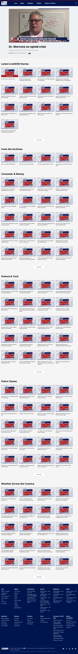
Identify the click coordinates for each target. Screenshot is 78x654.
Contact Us (69, 620)
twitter (72, 649)
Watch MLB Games (58, 625)
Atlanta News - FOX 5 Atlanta (45, 592)
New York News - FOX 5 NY (31, 592)
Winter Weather (5, 618)
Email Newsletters (70, 625)
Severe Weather (5, 620)
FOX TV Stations (5, 596)
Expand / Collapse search (76, 3)
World (15, 595)
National (16, 593)
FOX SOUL (3, 602)
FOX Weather (4, 598)
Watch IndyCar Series (58, 630)
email (75, 649)
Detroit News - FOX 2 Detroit (58, 595)
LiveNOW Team (70, 624)
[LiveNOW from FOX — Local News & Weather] (6, 3)
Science (29, 616)
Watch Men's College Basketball (58, 632)
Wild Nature (30, 624)
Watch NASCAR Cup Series (58, 627)
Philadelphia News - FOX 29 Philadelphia (32, 595)
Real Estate (17, 625)
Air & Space (30, 618)
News (16, 589)
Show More (39, 139)
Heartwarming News (45, 618)
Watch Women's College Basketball (57, 636)
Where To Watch (5, 591)
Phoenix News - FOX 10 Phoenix (71, 592)
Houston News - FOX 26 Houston (45, 608)
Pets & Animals (44, 622)
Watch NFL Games (58, 620)
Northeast (30, 589)
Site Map (68, 627)
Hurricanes (3, 622)
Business (16, 620)
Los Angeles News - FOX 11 (71, 595)
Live (2, 589)
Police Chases (17, 600)
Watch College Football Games (57, 622)
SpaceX (29, 620)
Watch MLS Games (58, 640)
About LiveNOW (69, 617)
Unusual (42, 620)
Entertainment (17, 607)
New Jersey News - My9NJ (32, 601)
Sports (15, 602)
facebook (66, 649)
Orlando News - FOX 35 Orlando (45, 595)
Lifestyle (16, 606)
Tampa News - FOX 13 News (45, 598)
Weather (4, 616)
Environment (4, 624)
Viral (41, 616)
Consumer (16, 624)
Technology (30, 622)
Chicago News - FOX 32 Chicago (58, 592)
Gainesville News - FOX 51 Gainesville (44, 601)
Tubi (2, 600)
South (42, 589)
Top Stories (17, 591)
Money (16, 616)
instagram (69, 649)
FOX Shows (4, 603)
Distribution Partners (71, 622)
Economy (16, 618)
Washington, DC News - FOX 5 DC (31, 598)
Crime (15, 598)
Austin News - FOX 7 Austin (45, 611)
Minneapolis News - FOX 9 (58, 598)
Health (15, 604)
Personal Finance (18, 622)
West (68, 589)
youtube (63, 649)
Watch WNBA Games (58, 638)
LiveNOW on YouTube (4, 593)
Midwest (56, 589)
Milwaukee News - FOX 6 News (57, 601)
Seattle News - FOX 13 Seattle (71, 601)
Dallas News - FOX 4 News (45, 604)
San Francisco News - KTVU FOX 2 (71, 598)
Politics (16, 596)
